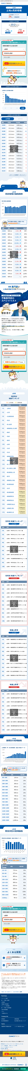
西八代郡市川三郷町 (11, 468)
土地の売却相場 (16, 991)
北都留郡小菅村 (10, 508)
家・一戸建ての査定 (5, 1000)
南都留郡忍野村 (10, 456)
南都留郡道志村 (10, 500)
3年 (5, 108)
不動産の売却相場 (4, 1004)
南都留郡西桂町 (10, 460)
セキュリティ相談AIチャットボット (7, 1047)
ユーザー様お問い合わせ (19, 1026)
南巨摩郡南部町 (10, 492)
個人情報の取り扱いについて (20, 1020)
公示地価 (8, 119)
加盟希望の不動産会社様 (6, 1026)
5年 (11, 108)
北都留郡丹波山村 (11, 504)
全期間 (22, 108)
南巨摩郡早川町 (10, 512)
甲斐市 (8, 436)
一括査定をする (4, 1013)
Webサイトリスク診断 (13, 1045)
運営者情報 (17, 1018)
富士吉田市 (9, 424)
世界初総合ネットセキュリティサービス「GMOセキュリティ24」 (12, 1043)
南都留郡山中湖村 (11, 480)
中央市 (8, 448)
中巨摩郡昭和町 (10, 416)
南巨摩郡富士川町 (11, 472)
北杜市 (8, 488)
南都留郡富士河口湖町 (12, 428)
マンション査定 (4, 998)
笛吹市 (8, 476)
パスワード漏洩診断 (4, 1045)
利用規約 (3, 1018)
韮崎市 (8, 440)
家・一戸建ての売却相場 (6, 1007)
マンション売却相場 (5, 1005)
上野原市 (9, 408)
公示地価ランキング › (14, 14)
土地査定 (3, 1002)
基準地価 (20, 119)
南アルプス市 (10, 464)
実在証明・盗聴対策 (4, 1048)
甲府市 (8, 420)
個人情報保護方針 (4, 1020)
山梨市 (8, 444)
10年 (17, 108)
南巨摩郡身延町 (10, 484)
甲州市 (8, 452)
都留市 (8, 432)
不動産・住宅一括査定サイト (6, 991)
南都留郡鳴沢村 (10, 496)
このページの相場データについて (17, 175)
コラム (2, 1011)
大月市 (8, 412)
